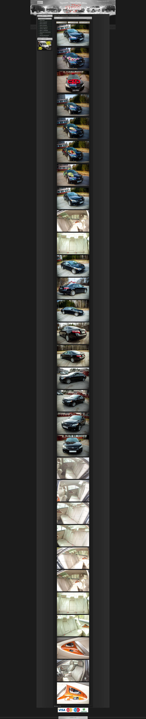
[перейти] (84, 23)
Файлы (59, 15)
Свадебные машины (64, 15)
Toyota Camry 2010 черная (74, 15)
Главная (55, 15)
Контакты (40, 2)
